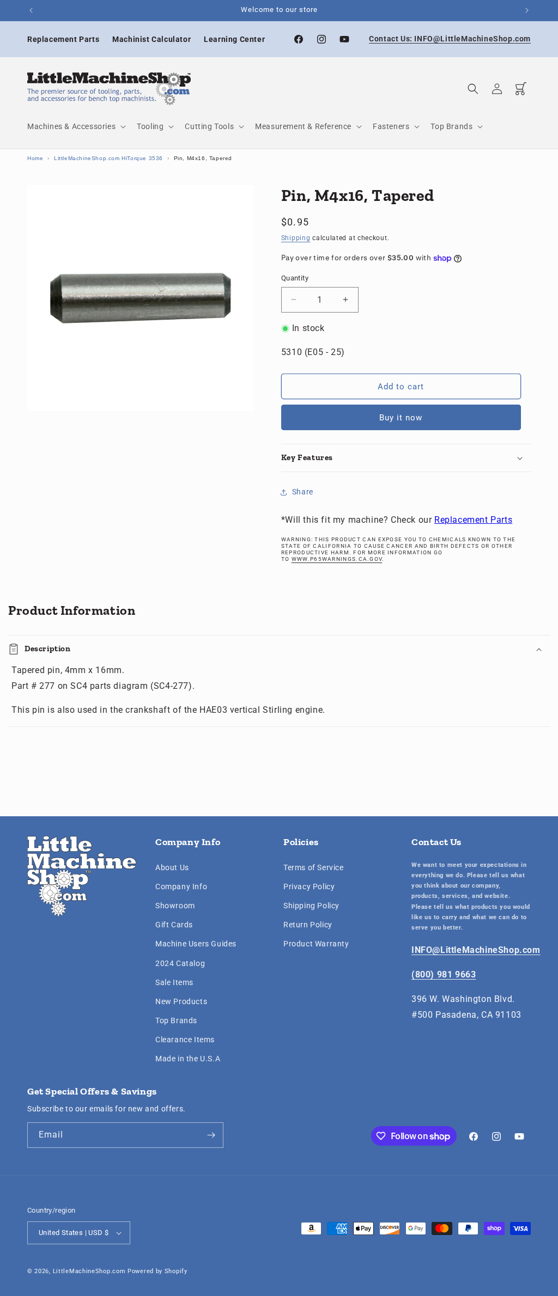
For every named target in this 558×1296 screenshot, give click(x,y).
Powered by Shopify (157, 1271)
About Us (172, 867)
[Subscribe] (211, 1135)
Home (35, 158)
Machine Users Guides (195, 943)
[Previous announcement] (31, 10)
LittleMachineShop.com (89, 1271)
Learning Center (234, 39)
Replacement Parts (63, 39)
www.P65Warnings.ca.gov (337, 559)
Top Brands (176, 1020)
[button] (75, 126)
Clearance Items (185, 1039)
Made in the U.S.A (187, 1058)
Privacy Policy (309, 886)
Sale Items (174, 982)
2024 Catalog (180, 963)
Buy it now (400, 418)
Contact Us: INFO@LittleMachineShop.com (450, 38)
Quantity (294, 278)
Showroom (175, 905)
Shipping (296, 238)
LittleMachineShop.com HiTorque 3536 (108, 158)
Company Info (181, 886)
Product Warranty (316, 943)
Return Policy (307, 924)
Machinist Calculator (151, 39)
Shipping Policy (311, 905)
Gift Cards (174, 924)
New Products (181, 1001)
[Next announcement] (527, 10)
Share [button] (302, 491)
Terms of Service (313, 867)
